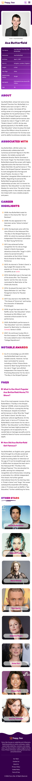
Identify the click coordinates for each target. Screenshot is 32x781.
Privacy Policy (16, 767)
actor (18, 272)
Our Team (16, 759)
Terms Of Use (16, 772)
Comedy (7, 329)
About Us (16, 764)
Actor (11, 38)
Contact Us (16, 761)
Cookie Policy (16, 769)
